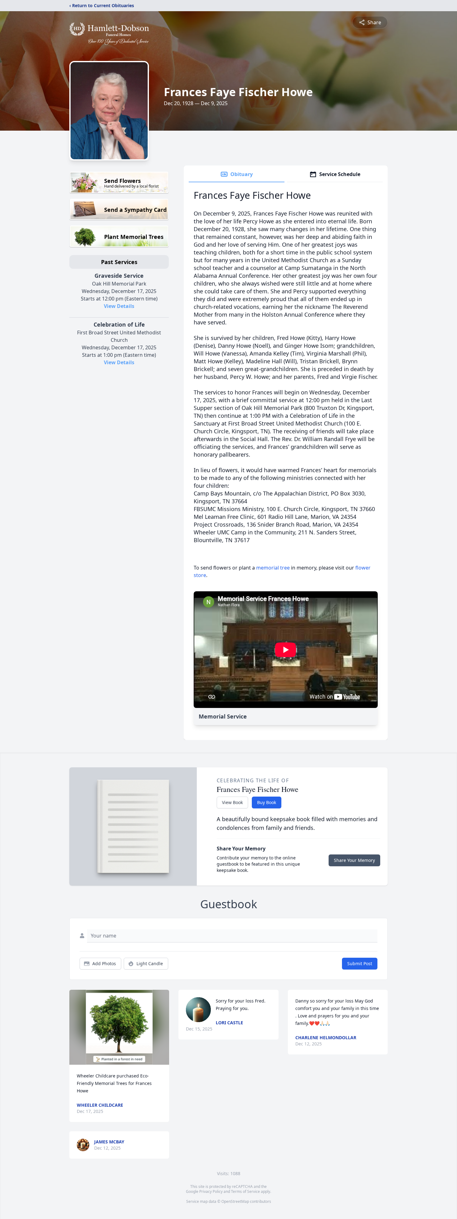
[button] (119, 1027)
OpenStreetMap (235, 1201)
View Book (232, 802)
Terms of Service (245, 1191)
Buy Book (266, 802)
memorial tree (273, 567)
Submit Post (359, 963)
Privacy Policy (211, 1191)
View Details (119, 306)
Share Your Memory (354, 860)
